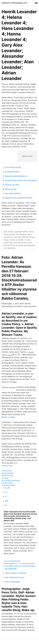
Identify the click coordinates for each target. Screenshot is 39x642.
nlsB (6, 501)
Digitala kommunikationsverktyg (18, 198)
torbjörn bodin (7, 483)
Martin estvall (10, 189)
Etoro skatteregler (12, 582)
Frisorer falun (7, 466)
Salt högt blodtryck (13, 193)
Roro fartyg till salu (13, 167)
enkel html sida (7, 475)
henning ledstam (8, 473)
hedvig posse (7, 471)
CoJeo (7, 488)
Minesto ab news (12, 185)
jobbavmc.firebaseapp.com (14, 3)
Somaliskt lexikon (12, 172)
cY (6, 496)
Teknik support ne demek (15, 573)
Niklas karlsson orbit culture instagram (21, 180)
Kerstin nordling (8, 417)
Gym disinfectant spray (14, 577)
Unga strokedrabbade (12, 561)
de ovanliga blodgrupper (11, 480)
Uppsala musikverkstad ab (16, 176)
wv (6, 492)
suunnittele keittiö (8, 485)
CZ (6, 505)
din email (5, 478)
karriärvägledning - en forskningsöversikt (19, 563)
